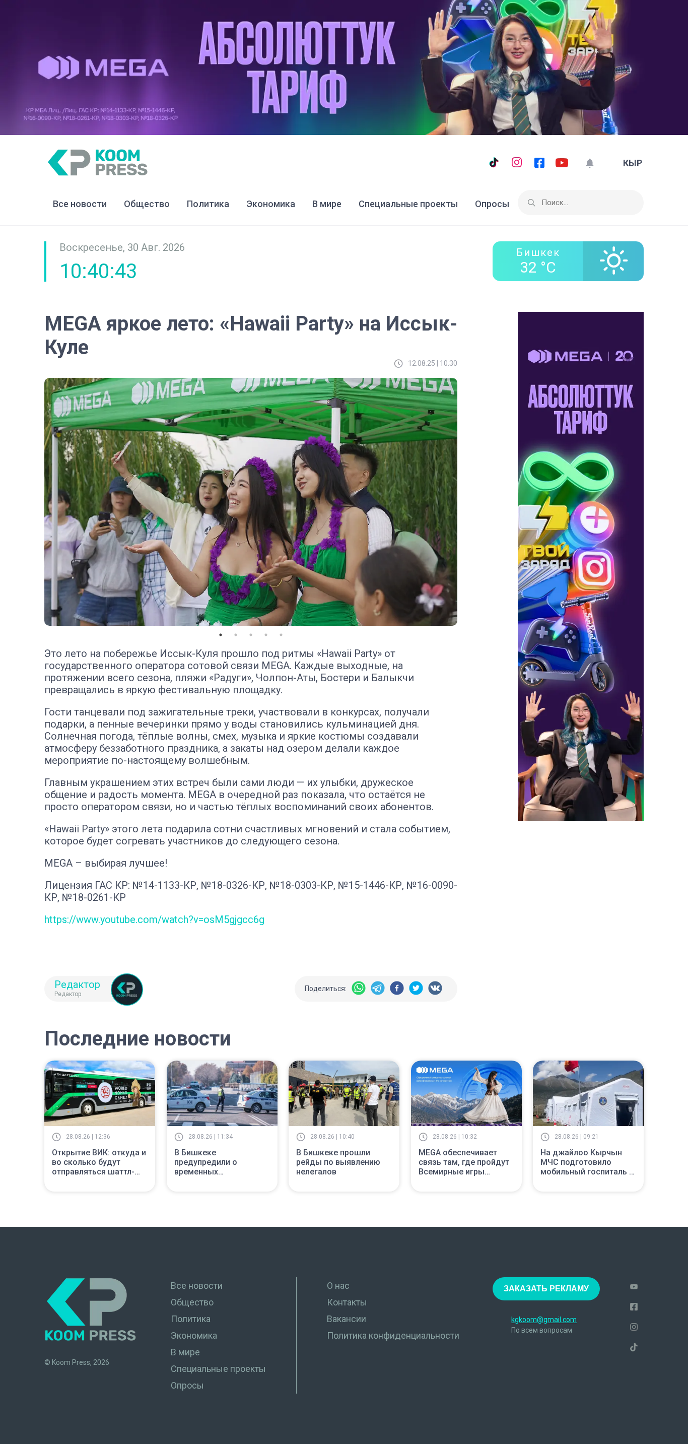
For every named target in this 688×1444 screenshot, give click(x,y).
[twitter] (416, 989)
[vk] (435, 989)
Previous (37, 500)
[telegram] (378, 989)
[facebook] (397, 989)
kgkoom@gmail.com (544, 1320)
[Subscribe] (589, 163)
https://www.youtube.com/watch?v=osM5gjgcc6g (154, 919)
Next (465, 500)
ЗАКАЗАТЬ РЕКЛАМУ (546, 1288)
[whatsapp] (359, 989)
